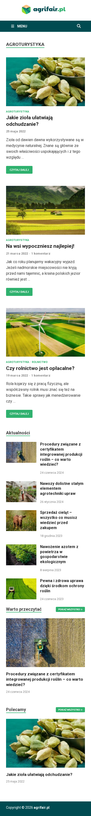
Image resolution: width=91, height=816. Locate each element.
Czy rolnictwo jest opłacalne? (40, 368)
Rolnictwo (40, 362)
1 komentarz (40, 253)
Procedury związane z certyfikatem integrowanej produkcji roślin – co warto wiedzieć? (61, 454)
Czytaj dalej (17, 169)
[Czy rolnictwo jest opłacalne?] (45, 332)
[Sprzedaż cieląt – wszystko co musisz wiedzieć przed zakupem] (21, 513)
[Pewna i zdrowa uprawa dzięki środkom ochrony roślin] (21, 581)
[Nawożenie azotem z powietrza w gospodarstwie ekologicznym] (21, 547)
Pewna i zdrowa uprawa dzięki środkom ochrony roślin (62, 585)
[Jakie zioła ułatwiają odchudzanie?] (45, 81)
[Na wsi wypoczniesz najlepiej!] (45, 210)
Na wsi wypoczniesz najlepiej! (40, 246)
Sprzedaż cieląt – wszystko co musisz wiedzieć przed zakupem (58, 520)
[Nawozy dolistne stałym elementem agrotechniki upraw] (21, 484)
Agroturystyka (17, 111)
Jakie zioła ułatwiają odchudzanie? (39, 774)
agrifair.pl (42, 807)
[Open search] (79, 26)
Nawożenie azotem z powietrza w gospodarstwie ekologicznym (59, 554)
